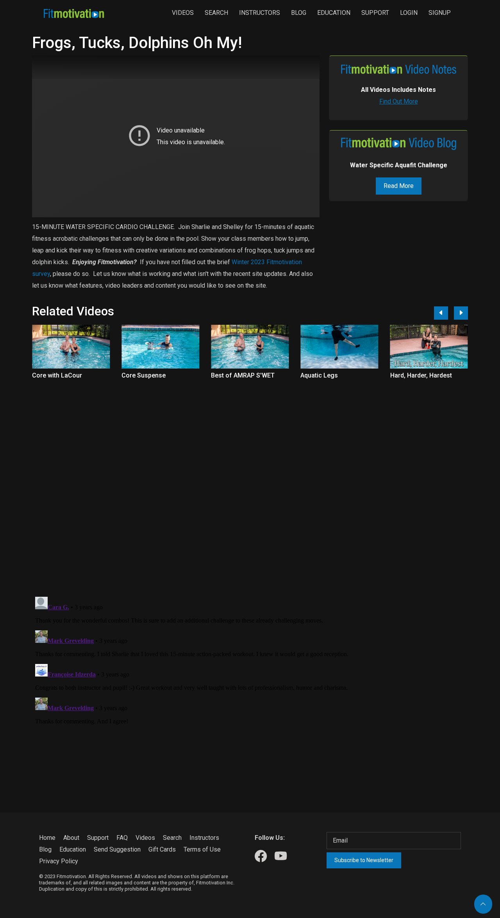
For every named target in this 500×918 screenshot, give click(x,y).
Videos (183, 12)
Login (409, 12)
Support (375, 12)
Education (333, 12)
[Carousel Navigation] (448, 313)
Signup (440, 12)
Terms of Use (202, 849)
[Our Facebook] (261, 856)
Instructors (259, 12)
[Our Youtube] (281, 856)
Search (216, 12)
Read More (399, 186)
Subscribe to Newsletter (363, 860)
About (71, 837)
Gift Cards (162, 849)
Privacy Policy (58, 861)
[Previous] (441, 313)
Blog (298, 12)
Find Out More (398, 101)
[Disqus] (250, 487)
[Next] (461, 313)
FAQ (122, 837)
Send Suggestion (117, 849)
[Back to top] (483, 904)
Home (47, 837)
